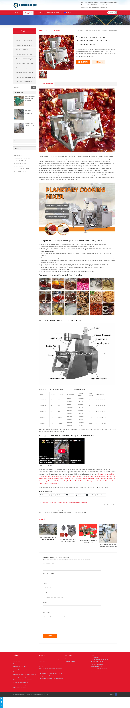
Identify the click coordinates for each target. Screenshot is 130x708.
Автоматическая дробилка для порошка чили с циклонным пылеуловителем (30, 127)
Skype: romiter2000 (102, 7)
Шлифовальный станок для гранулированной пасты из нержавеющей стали (64, 512)
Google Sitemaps (37, 694)
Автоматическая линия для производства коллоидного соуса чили (48, 538)
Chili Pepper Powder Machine (76, 481)
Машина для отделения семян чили (24, 68)
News (16, 141)
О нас (39, 13)
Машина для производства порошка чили (23, 64)
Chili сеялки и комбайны (24, 82)
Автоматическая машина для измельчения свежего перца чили (108, 545)
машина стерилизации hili (24, 72)
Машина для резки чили (24, 45)
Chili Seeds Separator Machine (102, 478)
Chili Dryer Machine (60, 481)
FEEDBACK (98, 62)
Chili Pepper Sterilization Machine (97, 481)
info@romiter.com (99, 671)
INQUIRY (84, 62)
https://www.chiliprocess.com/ (89, 7)
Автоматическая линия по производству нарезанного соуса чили (61, 510)
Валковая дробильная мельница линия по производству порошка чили (30, 114)
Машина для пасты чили (49, 30)
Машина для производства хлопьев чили (23, 59)
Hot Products (18, 93)
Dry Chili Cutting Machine (62, 478)
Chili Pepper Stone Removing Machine (63, 476)
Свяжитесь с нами (52, 13)
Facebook (116, 694)
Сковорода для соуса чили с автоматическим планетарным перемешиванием (65, 502)
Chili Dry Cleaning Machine (84, 476)
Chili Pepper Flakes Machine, (103, 476)
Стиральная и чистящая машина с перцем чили (22, 36)
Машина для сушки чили (24, 54)
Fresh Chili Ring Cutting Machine (81, 478)
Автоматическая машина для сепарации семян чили (30, 99)
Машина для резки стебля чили (23, 41)
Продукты (28, 13)
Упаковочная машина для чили (26, 77)
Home (17, 13)
